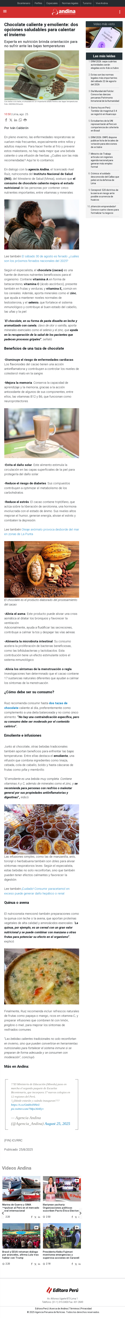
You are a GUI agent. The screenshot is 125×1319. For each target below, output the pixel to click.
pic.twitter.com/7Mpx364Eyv (27, 1108)
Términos (74, 1308)
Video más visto (104, 24)
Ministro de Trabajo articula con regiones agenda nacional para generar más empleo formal (102, 160)
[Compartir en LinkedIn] (39, 1217)
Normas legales (70, 3)
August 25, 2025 (57, 1124)
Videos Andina (16, 1168)
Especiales (52, 3)
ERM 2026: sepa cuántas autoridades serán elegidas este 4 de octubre (105, 64)
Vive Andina (102, 3)
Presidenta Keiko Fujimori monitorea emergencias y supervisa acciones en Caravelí (61, 1254)
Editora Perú (41, 1308)
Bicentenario (23, 3)
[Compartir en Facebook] (32, 1217)
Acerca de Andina (58, 1308)
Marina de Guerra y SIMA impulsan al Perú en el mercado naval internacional (20, 1207)
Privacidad (86, 1308)
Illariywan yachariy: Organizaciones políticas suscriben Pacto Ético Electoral (61, 1207)
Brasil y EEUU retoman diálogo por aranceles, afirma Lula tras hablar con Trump (20, 1254)
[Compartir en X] (36, 1217)
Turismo (87, 3)
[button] (2, 1213)
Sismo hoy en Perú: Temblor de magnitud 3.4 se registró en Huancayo (104, 110)
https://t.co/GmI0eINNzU (25, 1104)
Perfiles (38, 3)
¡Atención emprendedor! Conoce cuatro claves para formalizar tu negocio (105, 209)
